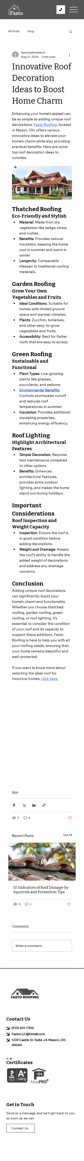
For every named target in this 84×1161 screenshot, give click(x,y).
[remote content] (42, 733)
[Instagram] (7, 1059)
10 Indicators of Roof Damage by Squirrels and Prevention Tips (41, 889)
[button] (71, 31)
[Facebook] (11, 1059)
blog (31, 31)
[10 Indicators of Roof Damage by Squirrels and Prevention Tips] (42, 862)
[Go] (60, 9)
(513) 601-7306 (23, 1028)
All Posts (14, 31)
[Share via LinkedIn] (34, 805)
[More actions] (69, 54)
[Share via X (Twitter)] (24, 805)
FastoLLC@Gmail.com (28, 1034)
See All (67, 835)
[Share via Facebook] (14, 805)
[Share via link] (44, 805)
